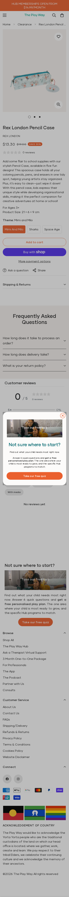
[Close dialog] (62, 415)
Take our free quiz (34, 475)
